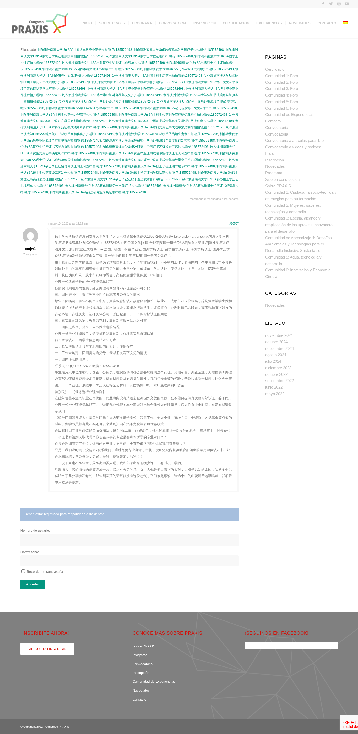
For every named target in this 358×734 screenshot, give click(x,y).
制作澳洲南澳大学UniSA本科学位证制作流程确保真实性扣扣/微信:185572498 (172, 114)
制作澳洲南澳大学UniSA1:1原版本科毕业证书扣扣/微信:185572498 (84, 50)
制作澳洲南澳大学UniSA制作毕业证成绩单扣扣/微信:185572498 (189, 69)
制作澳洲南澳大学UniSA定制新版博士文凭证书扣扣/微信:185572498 (188, 108)
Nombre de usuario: (35, 531)
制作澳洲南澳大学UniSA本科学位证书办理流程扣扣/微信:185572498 (68, 114)
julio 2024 (273, 361)
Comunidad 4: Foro (281, 95)
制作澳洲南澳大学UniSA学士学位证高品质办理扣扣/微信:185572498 (107, 101)
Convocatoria (276, 127)
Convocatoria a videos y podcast (293, 147)
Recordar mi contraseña (45, 572)
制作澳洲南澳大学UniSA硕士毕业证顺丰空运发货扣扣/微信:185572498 (131, 179)
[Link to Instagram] (339, 4)
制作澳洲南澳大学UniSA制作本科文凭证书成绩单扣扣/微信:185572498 (92, 69)
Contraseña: (29, 552)
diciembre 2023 (278, 368)
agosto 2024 (275, 354)
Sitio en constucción (282, 179)
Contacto (273, 121)
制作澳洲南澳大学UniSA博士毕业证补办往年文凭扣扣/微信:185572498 (112, 95)
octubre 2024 (276, 342)
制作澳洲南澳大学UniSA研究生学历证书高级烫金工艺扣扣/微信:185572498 (156, 147)
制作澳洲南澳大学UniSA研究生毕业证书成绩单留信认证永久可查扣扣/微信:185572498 (157, 153)
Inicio (269, 153)
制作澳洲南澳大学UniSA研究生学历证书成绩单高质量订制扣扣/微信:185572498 (159, 140)
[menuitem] (86, 23)
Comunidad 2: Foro (281, 82)
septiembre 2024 (279, 348)
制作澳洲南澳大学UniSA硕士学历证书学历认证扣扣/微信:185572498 (148, 173)
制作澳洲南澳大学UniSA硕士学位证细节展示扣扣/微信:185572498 (168, 166)
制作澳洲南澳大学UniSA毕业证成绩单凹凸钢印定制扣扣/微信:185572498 (166, 134)
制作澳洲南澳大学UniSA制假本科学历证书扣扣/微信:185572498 (157, 75)
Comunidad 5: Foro (281, 101)
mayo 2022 (274, 393)
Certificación (275, 69)
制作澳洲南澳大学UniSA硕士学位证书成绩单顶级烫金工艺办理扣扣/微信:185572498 (168, 160)
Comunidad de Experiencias (289, 114)
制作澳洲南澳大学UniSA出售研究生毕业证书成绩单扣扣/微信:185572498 (113, 63)
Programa (273, 173)
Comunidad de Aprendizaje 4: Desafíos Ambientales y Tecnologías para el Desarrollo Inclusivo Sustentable (298, 244)
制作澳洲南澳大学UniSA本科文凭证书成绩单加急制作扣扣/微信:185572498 (171, 127)
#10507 (234, 223)
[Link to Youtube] (347, 4)
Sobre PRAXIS (278, 186)
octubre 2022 (276, 374)
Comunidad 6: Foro (281, 108)
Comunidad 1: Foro (281, 76)
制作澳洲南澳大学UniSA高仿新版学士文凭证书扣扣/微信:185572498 (113, 186)
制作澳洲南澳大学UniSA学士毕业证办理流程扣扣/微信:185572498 (92, 108)
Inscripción (274, 160)
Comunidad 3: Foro (281, 88)
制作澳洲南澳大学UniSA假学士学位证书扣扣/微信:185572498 (149, 56)
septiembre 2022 (279, 380)
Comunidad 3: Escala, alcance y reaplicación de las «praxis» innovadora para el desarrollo (299, 224)
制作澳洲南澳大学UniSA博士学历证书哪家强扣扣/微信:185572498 (134, 82)
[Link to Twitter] (331, 4)
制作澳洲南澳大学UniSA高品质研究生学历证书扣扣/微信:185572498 (98, 192)
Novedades (275, 166)
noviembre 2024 (279, 335)
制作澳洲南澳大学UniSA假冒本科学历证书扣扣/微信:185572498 (179, 50)
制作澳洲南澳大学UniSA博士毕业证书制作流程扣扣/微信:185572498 (135, 89)
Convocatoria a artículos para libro (294, 140)
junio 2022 (274, 387)
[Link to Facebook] (323, 4)
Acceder (32, 584)
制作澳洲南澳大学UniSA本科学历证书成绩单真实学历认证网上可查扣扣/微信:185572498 (171, 121)
